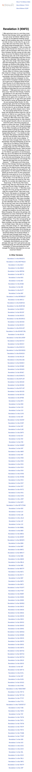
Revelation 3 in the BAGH (16, 268)
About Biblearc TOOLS (22, 5)
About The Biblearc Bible (23, 2)
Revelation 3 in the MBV (16, 531)
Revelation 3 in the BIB (16, 287)
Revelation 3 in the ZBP (16, 768)
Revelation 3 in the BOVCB (16, 391)
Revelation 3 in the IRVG (16, 464)
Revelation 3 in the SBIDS (16, 610)
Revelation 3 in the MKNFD (16, 540)
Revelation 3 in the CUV (16, 410)
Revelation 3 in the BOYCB (16, 394)
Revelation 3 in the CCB (16, 407)
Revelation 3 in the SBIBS (16, 600)
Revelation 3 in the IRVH (16, 467)
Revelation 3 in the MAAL (16, 527)
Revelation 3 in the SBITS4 (16, 657)
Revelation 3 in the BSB (16, 404)
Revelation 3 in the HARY (16, 451)
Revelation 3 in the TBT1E (16, 692)
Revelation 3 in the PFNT (16, 591)
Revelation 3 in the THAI (16, 708)
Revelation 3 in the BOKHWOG (16, 350)
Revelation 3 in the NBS (16, 565)
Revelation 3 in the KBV (16, 508)
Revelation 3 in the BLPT (16, 290)
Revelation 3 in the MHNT (16, 537)
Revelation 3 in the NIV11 (16, 575)
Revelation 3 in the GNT (16, 448)
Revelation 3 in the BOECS (16, 315)
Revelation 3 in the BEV (16, 281)
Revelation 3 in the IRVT (16, 486)
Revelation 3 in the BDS (16, 277)
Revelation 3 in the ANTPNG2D (16, 262)
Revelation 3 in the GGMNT (16, 445)
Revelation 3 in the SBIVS (16, 663)
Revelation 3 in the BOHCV (16, 325)
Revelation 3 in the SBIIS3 (16, 625)
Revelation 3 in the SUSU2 (16, 682)
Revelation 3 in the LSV (16, 524)
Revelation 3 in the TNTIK (16, 717)
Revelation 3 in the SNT (16, 676)
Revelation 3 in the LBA (16, 515)
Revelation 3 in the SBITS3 (16, 654)
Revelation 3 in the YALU (16, 758)
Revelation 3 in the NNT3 (16, 584)
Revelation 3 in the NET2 (16, 572)
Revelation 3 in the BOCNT (16, 312)
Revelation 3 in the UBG (16, 739)
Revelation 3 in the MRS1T (16, 553)
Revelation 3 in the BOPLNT (16, 379)
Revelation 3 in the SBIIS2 (16, 622)
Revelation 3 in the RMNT (16, 594)
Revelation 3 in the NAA (16, 556)
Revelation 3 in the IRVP (16, 483)
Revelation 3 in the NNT (16, 578)
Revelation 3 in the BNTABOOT (16, 296)
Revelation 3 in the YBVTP (16, 765)
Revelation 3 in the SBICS (16, 606)
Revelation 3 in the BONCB (16, 369)
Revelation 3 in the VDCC (16, 755)
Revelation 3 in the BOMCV (16, 363)
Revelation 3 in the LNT (16, 521)
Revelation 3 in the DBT (16, 417)
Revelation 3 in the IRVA (16, 458)
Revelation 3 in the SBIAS (16, 597)
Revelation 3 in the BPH (16, 401)
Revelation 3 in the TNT (16, 714)
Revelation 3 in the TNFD (16, 711)
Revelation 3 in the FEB (16, 442)
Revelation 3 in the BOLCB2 (16, 360)
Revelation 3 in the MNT (16, 546)
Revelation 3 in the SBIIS (16, 619)
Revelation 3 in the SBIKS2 (16, 632)
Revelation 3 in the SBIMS (16, 635)
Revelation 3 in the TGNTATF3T (16, 704)
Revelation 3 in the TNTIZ (16, 730)
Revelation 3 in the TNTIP (16, 727)
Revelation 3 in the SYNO (16, 686)
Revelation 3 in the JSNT (16, 499)
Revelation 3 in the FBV (16, 439)
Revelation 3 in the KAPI (16, 502)
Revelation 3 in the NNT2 (16, 581)
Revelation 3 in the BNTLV (16, 300)
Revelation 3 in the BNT (16, 293)
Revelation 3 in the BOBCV (16, 309)
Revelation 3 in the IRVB (16, 461)
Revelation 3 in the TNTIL (16, 720)
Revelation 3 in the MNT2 (16, 549)
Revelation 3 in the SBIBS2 (16, 603)
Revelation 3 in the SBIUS (16, 660)
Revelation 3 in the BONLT (16, 372)
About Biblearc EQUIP (22, 8)
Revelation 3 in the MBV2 (16, 534)
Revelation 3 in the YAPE (16, 761)
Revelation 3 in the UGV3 (16, 749)
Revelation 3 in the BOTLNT (16, 388)
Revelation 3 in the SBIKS (16, 629)
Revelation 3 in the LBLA (16, 518)
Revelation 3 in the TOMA (16, 733)
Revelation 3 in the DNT (16, 426)
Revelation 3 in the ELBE (16, 429)
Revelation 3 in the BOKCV (16, 344)
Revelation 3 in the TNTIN (16, 723)
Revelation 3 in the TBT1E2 (16, 695)
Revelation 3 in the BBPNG (16, 271)
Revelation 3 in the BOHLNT (16, 328)
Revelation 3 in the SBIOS (16, 638)
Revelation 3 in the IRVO (16, 480)
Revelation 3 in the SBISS (16, 644)
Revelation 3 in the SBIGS (16, 613)
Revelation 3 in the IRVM (16, 474)
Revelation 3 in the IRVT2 (16, 489)
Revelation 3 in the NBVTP (16, 568)
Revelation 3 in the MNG (16, 543)
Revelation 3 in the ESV (16, 436)
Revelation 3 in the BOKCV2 (16, 347)
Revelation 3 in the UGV (16, 742)
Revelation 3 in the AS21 (16, 265)
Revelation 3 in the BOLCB (16, 357)
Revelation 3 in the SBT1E (16, 670)
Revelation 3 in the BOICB (16, 334)
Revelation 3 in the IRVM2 (16, 477)
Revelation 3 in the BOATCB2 (16, 306)
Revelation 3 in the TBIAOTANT (16, 689)
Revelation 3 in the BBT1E (16, 274)
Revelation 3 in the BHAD (16, 284)
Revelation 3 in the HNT (16, 455)
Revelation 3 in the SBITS (16, 648)
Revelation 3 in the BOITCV (16, 341)
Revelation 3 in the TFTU (16, 701)
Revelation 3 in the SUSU (16, 679)
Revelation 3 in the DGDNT (16, 420)
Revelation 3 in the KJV (16, 512)
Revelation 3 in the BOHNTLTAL (16, 331)
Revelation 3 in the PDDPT (16, 587)
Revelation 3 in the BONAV (16, 366)
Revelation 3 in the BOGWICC (16, 319)
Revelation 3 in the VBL (16, 752)
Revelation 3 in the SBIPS (16, 641)
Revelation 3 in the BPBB (16, 398)
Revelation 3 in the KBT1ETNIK (16, 505)
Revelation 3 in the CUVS (16, 413)
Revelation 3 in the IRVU (16, 493)
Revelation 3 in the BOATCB (16, 303)
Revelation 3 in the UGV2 (16, 746)
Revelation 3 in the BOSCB (16, 382)
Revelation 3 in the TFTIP (16, 698)
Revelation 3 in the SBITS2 (16, 651)
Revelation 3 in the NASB (16, 559)
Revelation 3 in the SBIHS (16, 616)
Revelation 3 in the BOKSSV (16, 353)
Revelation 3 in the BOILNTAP (16, 338)
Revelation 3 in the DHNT (16, 423)
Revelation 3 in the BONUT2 (16, 376)
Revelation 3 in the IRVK (16, 470)
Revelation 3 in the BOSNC (16, 385)
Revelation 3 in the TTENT (16, 736)
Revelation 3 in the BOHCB (16, 322)
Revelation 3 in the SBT (16, 667)
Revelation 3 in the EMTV (16, 432)
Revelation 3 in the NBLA (16, 562)
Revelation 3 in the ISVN (16, 496)
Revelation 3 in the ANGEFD (16, 258)
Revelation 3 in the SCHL (16, 673)
